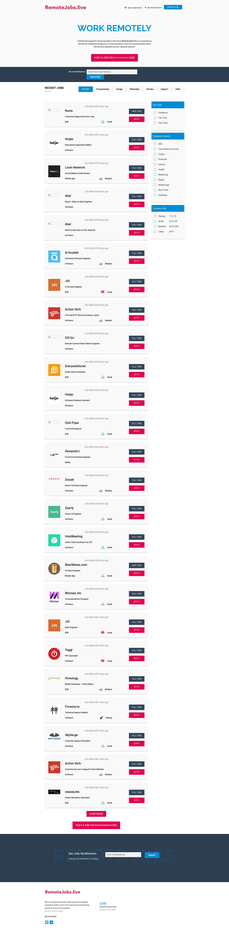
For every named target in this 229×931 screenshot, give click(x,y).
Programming (102, 89)
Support (164, 89)
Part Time (136, 111)
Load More (96, 813)
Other (178, 89)
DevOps (150, 89)
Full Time (136, 140)
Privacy (60, 911)
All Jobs (85, 89)
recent (50, 87)
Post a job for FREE (114, 57)
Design (119, 89)
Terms (54, 911)
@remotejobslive (135, 7)
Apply (137, 119)
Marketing (134, 89)
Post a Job (173, 7)
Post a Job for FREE (108, 909)
